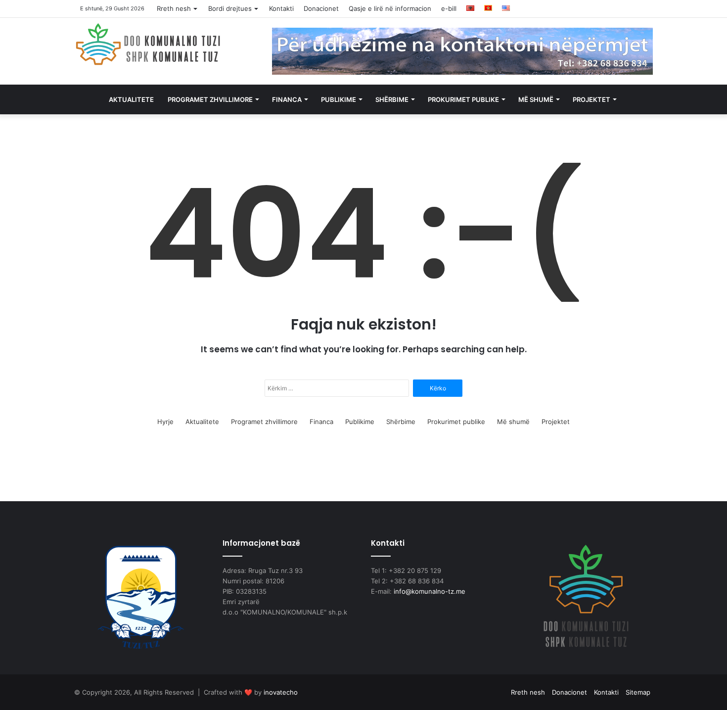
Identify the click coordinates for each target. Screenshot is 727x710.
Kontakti (281, 8)
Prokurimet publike (463, 99)
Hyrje (165, 422)
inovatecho (281, 692)
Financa (287, 99)
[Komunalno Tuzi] (148, 44)
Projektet (591, 99)
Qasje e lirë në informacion (390, 8)
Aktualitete (131, 99)
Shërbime (392, 99)
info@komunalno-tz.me (429, 591)
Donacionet (321, 8)
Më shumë (535, 99)
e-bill (448, 8)
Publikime (338, 99)
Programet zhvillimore (210, 99)
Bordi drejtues (230, 8)
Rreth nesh (174, 8)
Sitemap (638, 692)
